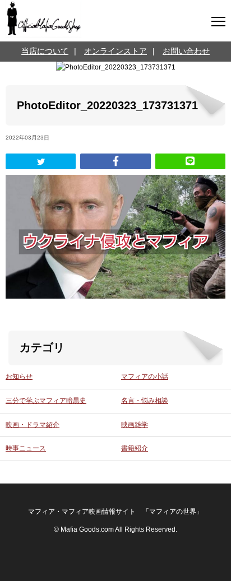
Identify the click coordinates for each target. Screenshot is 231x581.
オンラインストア (115, 51)
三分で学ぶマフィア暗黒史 (46, 401)
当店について (44, 51)
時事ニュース (26, 448)
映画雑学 (134, 425)
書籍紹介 (134, 448)
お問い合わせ (186, 51)
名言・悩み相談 (144, 401)
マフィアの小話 (144, 376)
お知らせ (19, 376)
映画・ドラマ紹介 (32, 425)
